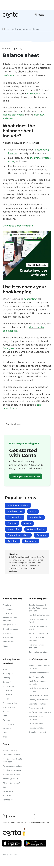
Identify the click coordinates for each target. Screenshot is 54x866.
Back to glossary (13, 48)
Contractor (7, 695)
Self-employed (9, 625)
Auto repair (8, 673)
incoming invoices (40, 157)
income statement (13, 114)
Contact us (8, 800)
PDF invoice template (38, 633)
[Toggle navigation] (50, 4)
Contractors (8, 613)
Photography (8, 724)
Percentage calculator (12, 766)
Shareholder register (18, 535)
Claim (33, 511)
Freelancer (30, 541)
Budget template (36, 677)
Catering (6, 678)
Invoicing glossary (10, 779)
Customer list (14, 517)
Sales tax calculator (11, 755)
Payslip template (36, 708)
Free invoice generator (13, 770)
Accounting (13, 529)
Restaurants (8, 642)
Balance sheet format (38, 673)
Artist (5, 669)
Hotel (5, 716)
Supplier (12, 523)
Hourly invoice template (39, 615)
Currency (41, 535)
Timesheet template (38, 732)
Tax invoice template (38, 652)
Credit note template (38, 695)
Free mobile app (10, 750)
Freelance (7, 699)
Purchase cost (15, 511)
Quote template (36, 724)
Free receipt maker (11, 774)
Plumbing (7, 728)
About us (7, 795)
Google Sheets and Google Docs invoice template (38, 608)
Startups (6, 633)
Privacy (5, 855)
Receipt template (37, 728)
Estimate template (37, 704)
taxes (11, 161)
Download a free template (18, 225)
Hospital (6, 711)
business (8, 75)
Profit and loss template (40, 712)
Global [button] (41, 15)
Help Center (8, 791)
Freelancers (8, 609)
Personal (6, 720)
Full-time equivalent (18, 505)
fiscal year (8, 348)
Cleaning (6, 682)
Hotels (5, 646)
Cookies (13, 855)
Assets (27, 523)
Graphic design (9, 707)
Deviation (12, 541)
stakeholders (34, 93)
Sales (5, 733)
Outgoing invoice (35, 529)
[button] (19, 816)
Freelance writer (10, 703)
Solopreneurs (9, 637)
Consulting (7, 690)
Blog (4, 787)
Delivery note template (39, 700)
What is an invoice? (11, 783)
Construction (8, 686)
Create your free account (24, 476)
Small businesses (10, 629)
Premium (7, 605)
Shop (5, 737)
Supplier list (35, 517)
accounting (30, 298)
